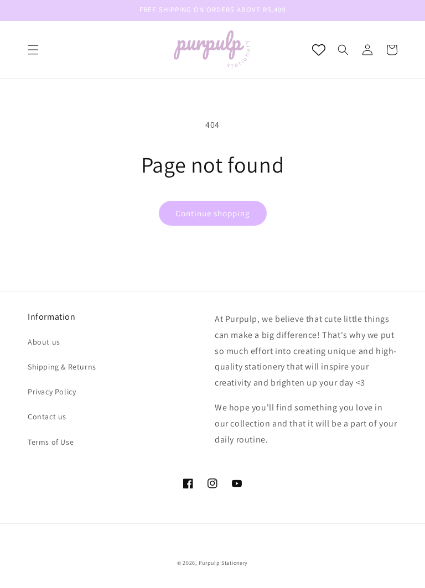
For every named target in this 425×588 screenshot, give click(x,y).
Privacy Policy (52, 392)
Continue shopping (212, 213)
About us (44, 342)
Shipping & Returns (62, 367)
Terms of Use (51, 442)
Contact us (47, 417)
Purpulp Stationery (223, 562)
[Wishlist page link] (318, 49)
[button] (33, 50)
